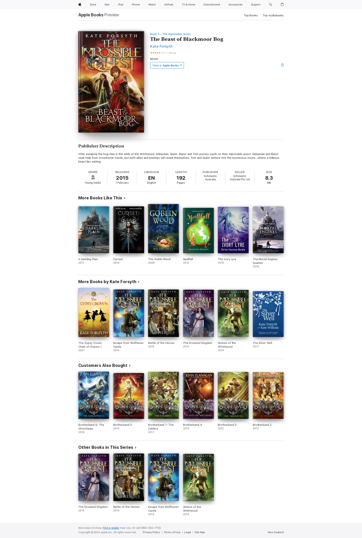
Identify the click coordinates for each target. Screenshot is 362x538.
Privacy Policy (151, 532)
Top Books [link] (251, 15)
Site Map (200, 532)
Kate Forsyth (161, 46)
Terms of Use (172, 532)
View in (166, 65)
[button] (270, 4)
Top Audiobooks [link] (273, 15)
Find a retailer (111, 527)
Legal (187, 532)
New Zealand (276, 532)
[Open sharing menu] (282, 65)
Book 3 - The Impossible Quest (170, 34)
